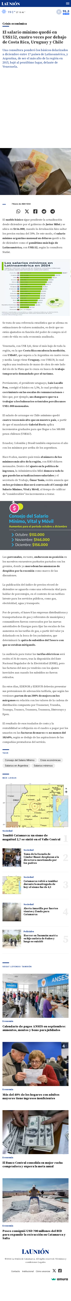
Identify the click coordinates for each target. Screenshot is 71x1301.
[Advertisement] (35, 110)
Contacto (15, 1271)
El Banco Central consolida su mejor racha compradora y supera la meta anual (32, 1164)
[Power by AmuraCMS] (59, 1279)
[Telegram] (52, 211)
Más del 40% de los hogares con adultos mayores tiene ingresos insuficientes (30, 1096)
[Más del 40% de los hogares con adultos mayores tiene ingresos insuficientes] (35, 1064)
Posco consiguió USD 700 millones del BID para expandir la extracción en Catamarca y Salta (34, 1234)
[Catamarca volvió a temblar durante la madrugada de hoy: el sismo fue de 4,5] (11, 884)
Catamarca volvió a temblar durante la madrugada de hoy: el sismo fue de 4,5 (41, 884)
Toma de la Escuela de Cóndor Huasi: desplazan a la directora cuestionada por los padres (41, 859)
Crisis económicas (50, 760)
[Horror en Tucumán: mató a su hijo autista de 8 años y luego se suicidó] (11, 939)
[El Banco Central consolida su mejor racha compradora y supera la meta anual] (35, 1132)
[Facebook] (35, 211)
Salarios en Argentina (16, 765)
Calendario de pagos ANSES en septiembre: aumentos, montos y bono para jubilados (34, 1028)
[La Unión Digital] (11, 3)
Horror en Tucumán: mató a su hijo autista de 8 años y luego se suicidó (41, 938)
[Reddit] (44, 211)
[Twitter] (27, 211)
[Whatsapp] (18, 211)
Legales (42, 1262)
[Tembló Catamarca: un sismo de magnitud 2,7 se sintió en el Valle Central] (35, 805)
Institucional (28, 1271)
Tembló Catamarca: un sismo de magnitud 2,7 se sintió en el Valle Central (31, 837)
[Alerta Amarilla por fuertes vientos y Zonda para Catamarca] (11, 912)
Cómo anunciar (43, 1271)
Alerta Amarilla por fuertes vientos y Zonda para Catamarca (41, 911)
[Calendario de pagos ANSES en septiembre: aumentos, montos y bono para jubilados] (35, 996)
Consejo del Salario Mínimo (20, 760)
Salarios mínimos (43, 765)
